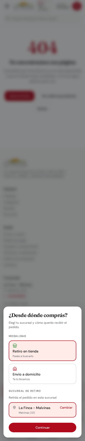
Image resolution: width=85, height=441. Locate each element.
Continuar (43, 427)
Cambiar (66, 407)
